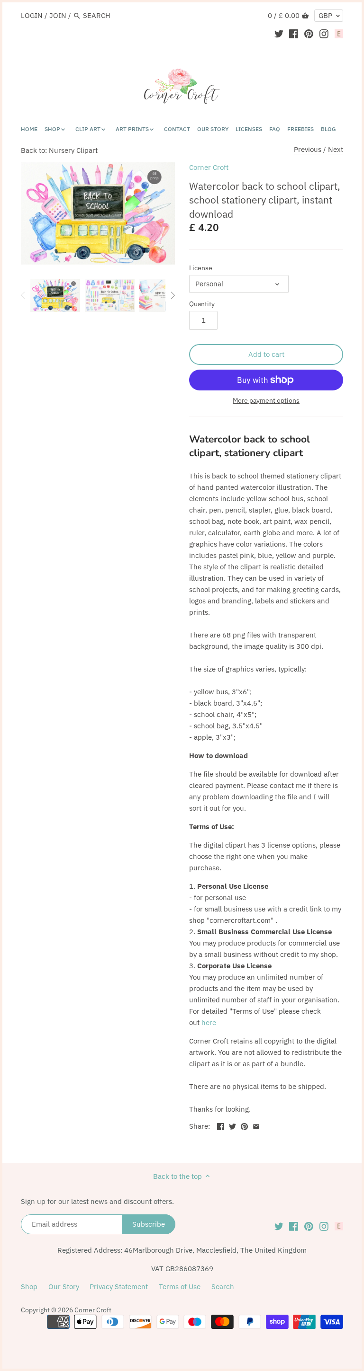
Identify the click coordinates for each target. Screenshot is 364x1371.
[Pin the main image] (244, 1125)
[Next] (172, 295)
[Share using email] (256, 1125)
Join (57, 15)
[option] (55, 295)
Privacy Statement (119, 1286)
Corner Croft (208, 167)
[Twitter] (278, 34)
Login (32, 15)
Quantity (202, 304)
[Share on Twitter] (232, 1125)
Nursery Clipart (73, 150)
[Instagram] (323, 34)
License (200, 268)
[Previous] (23, 295)
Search (222, 1286)
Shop (29, 1286)
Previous (307, 149)
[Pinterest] (308, 34)
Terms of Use (179, 1286)
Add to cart (266, 354)
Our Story (63, 1286)
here (208, 1022)
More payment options (266, 400)
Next (335, 149)
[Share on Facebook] (220, 1125)
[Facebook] (293, 34)
